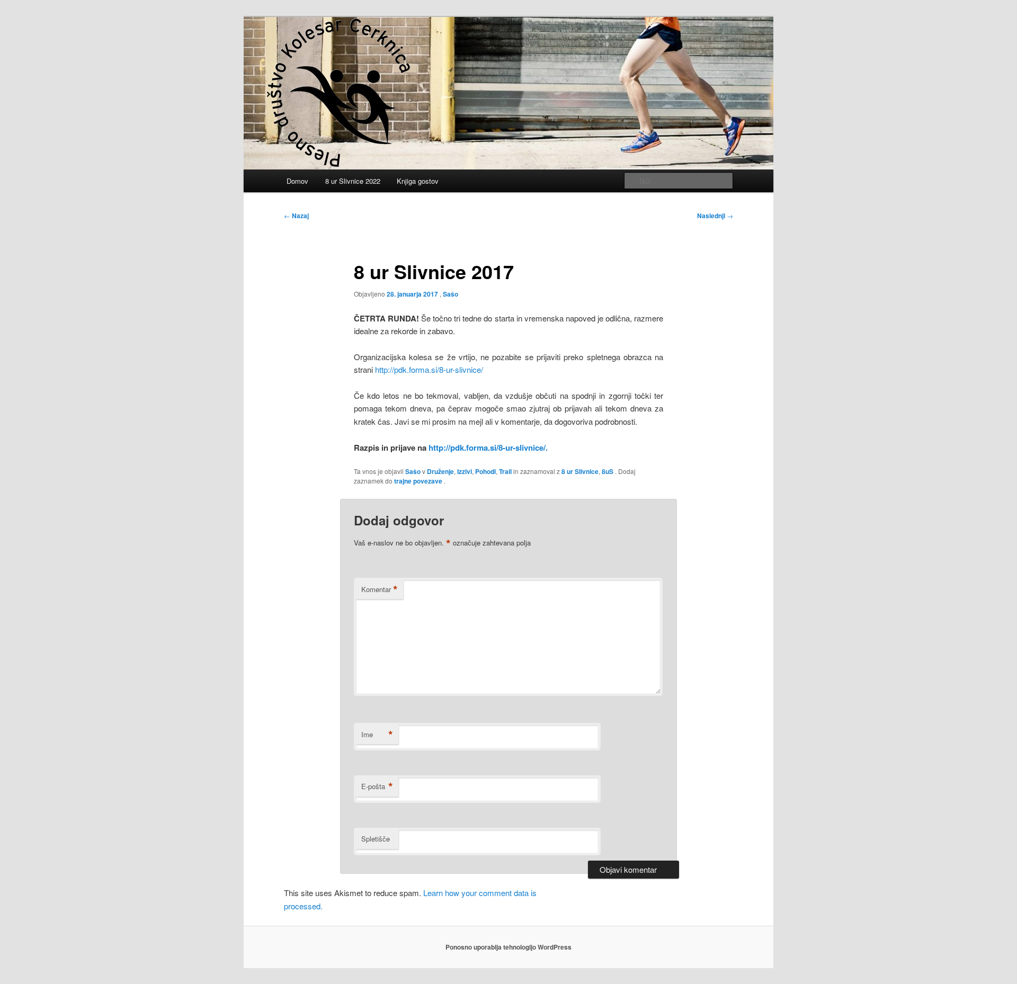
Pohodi (485, 471)
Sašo (450, 294)
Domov (297, 181)
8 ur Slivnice (580, 471)
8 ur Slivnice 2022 (352, 181)
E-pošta (377, 786)
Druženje (440, 471)
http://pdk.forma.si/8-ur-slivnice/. (488, 447)
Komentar (379, 589)
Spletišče (375, 839)
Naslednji (715, 215)
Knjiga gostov (418, 181)
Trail (505, 471)
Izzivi (464, 471)
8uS (607, 471)
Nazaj (296, 215)
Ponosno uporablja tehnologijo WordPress (508, 947)
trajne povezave (418, 481)
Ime (377, 734)
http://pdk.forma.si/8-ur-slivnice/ (429, 369)
